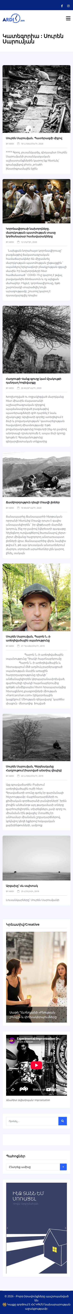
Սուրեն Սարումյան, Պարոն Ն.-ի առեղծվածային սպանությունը (28, 638)
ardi (11, 143)
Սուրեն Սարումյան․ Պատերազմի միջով (34, 138)
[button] (7, 977)
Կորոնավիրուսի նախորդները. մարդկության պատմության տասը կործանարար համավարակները (31, 232)
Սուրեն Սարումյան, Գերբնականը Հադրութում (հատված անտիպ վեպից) (34, 768)
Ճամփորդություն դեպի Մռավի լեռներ (33, 502)
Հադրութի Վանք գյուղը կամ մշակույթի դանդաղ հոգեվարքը (33, 380)
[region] (36, 977)
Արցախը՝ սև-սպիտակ (22, 886)
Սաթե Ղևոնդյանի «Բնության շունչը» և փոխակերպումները (33, 1015)
